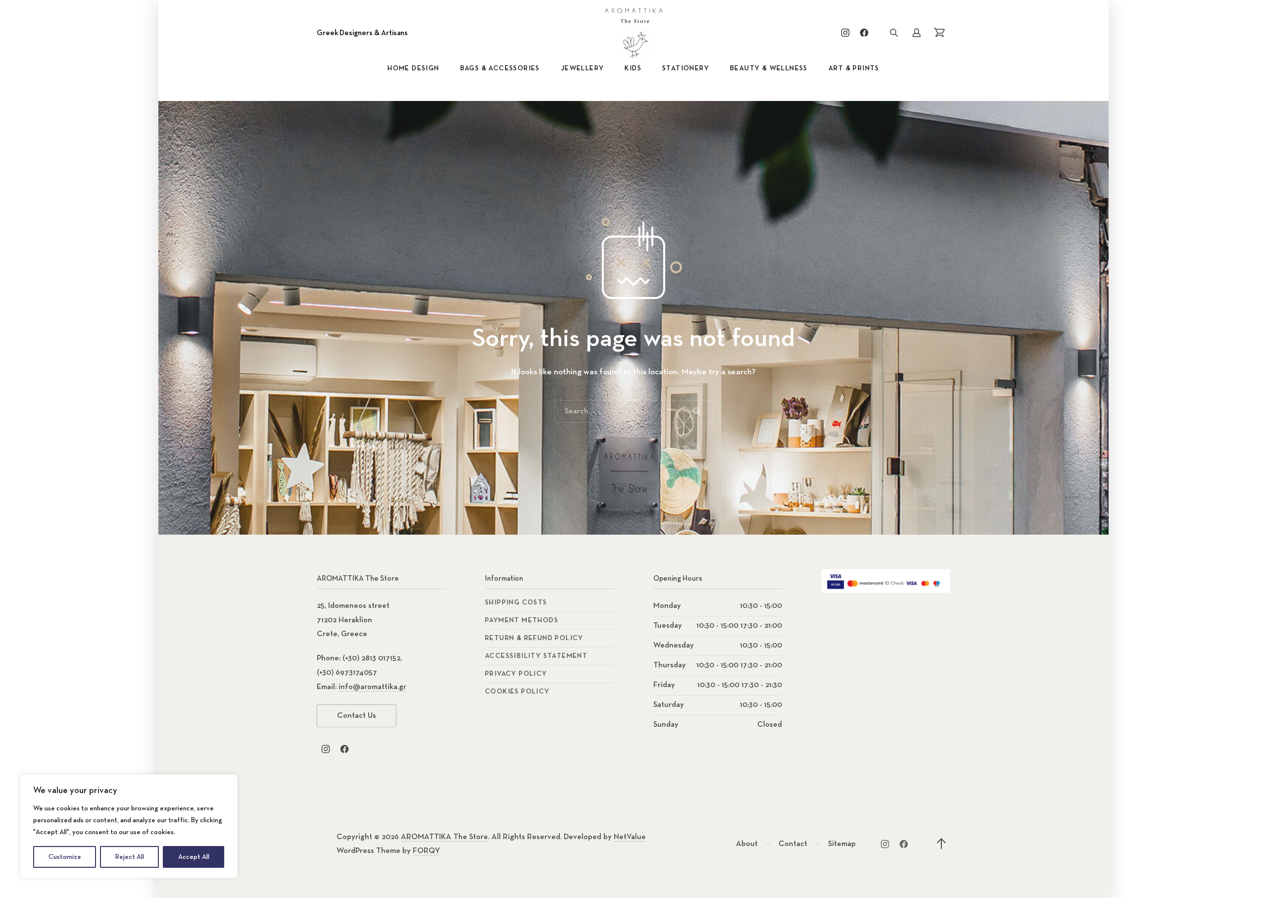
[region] (129, 826)
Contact (793, 844)
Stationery (685, 68)
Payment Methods (521, 620)
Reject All (129, 856)
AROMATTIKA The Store (444, 837)
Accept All (193, 856)
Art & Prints (853, 68)
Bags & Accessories (500, 68)
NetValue (630, 837)
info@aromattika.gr (372, 687)
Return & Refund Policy (534, 638)
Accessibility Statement (536, 655)
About (747, 844)
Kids (633, 68)
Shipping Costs (516, 602)
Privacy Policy (516, 673)
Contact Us (356, 716)
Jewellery (582, 68)
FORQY (426, 851)
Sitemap (842, 844)
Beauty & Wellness (769, 68)
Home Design (413, 68)
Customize (65, 856)
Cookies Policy (517, 691)
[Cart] (939, 32)
